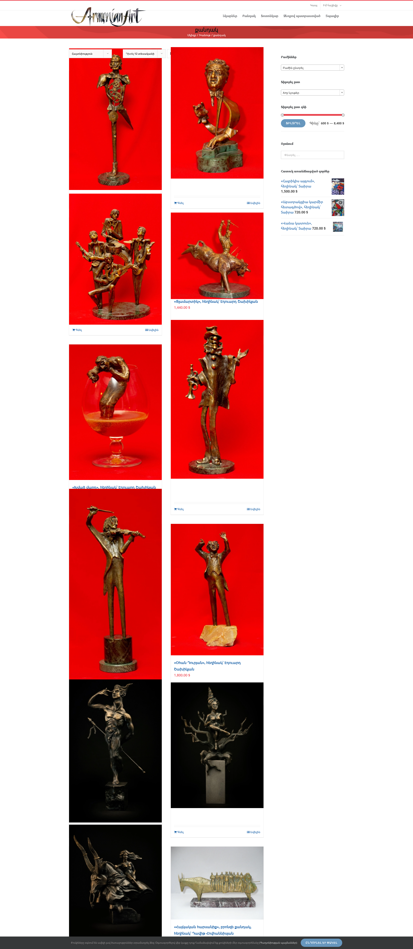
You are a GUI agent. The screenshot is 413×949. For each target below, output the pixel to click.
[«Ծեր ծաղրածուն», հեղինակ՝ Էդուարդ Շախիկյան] (217, 399)
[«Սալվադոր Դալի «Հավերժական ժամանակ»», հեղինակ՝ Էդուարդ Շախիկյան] (115, 119)
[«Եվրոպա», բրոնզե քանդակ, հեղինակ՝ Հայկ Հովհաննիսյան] (115, 885)
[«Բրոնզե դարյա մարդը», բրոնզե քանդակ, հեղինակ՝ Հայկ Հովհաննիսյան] (115, 750)
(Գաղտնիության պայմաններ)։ (278, 942)
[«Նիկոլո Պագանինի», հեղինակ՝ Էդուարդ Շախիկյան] (115, 585)
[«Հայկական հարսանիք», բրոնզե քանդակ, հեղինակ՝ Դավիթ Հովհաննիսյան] (217, 883)
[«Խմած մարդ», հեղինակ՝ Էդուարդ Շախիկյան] (115, 412)
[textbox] (312, 68)
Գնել (79, 330)
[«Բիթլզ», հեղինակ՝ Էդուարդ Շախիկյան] (115, 259)
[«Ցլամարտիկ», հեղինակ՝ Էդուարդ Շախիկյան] (217, 256)
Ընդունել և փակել (321, 942)
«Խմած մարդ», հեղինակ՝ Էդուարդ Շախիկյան (114, 487)
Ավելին (153, 330)
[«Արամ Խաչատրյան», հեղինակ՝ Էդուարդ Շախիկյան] (217, 112)
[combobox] (312, 68)
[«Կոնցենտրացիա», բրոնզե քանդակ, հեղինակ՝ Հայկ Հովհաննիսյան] (217, 745)
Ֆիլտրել (293, 123)
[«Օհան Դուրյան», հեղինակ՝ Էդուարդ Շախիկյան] (217, 589)
